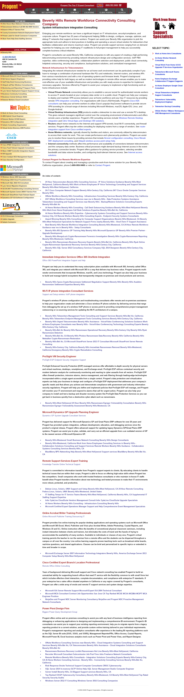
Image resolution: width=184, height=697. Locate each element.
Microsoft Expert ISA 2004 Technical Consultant (100, 591)
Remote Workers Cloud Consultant (15, 100)
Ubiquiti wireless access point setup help (96, 141)
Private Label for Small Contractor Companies (19, 36)
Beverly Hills (7, 52)
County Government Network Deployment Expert (21, 33)
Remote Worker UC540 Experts (13, 119)
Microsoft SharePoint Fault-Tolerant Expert (18, 195)
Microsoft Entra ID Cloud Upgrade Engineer (18, 76)
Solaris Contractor (9, 222)
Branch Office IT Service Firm (13, 30)
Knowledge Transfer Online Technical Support (61, 464)
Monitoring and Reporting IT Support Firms (18, 88)
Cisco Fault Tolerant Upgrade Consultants (18, 148)
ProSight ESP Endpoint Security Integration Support (64, 360)
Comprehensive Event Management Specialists (124, 506)
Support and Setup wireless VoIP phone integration (63, 294)
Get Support (48, 12)
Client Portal (106, 12)
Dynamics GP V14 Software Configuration (18, 197)
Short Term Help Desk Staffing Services (17, 39)
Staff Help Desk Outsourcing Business (16, 82)
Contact (75, 12)
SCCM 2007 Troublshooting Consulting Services (20, 189)
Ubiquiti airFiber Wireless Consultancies (17, 85)
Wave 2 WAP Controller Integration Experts (18, 151)
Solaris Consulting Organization (14, 125)
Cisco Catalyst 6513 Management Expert (17, 157)
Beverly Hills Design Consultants (114, 440)
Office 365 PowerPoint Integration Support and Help (63, 260)
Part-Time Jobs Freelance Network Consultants (111, 654)
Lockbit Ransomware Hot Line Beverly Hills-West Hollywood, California (106, 651)
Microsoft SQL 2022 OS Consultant (15, 183)
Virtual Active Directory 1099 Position (16, 128)
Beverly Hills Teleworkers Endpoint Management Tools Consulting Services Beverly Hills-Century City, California (92, 319)
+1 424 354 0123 (9, 57)
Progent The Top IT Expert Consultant (77, 5)
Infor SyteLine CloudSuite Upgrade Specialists (117, 500)
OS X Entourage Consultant (12, 216)
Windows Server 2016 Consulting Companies (98, 681)
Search (122, 12)
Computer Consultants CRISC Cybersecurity (101, 666)
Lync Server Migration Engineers (14, 186)
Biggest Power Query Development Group (59, 612)
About (62, 12)
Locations (89, 12)
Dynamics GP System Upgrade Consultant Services (64, 416)
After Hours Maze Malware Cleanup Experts (18, 24)
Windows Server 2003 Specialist (14, 177)
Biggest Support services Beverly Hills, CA (92, 672)
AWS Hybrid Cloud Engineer (12, 116)
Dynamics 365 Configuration (13, 122)
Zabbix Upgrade (8, 219)
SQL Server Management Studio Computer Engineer (110, 669)
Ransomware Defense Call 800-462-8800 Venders (20, 27)
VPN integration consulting (67, 101)
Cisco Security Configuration (13, 160)
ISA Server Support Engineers (13, 79)
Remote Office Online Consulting (56, 566)
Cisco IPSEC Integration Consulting (15, 145)
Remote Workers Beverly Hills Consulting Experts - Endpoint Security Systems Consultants (98, 216)
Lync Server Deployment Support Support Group (20, 91)
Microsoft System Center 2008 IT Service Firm (19, 192)
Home (33, 12)
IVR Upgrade (7, 154)
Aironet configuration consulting (118, 138)
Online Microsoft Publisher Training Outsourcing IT (63, 516)
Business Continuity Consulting (14, 94)
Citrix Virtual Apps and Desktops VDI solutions (83, 121)
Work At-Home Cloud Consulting (14, 113)
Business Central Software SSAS (14, 97)
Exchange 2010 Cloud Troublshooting (16, 180)
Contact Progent (102, 165)
